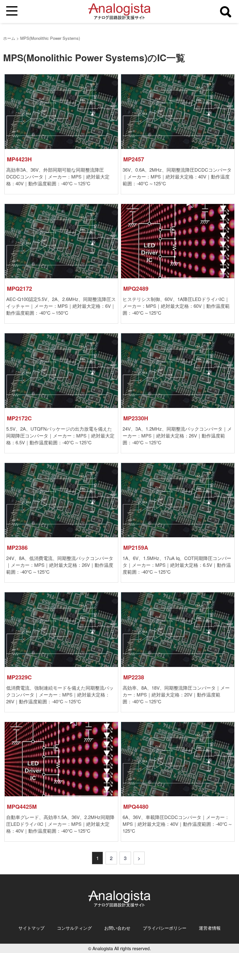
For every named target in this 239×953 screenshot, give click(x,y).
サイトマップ (31, 928)
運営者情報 (210, 928)
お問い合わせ (117, 928)
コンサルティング (74, 928)
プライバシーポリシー (164, 928)
